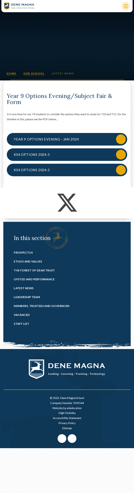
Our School (34, 73)
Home (11, 73)
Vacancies (22, 314)
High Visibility (67, 412)
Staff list (21, 323)
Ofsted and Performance (34, 279)
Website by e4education (67, 408)
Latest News (63, 73)
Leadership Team (27, 297)
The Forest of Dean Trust (34, 270)
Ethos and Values (28, 261)
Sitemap (67, 428)
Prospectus (23, 252)
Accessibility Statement (67, 418)
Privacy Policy (67, 423)
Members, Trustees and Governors (41, 305)
